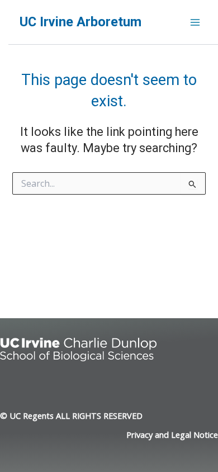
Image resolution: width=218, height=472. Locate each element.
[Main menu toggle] (195, 22)
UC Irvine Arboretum (80, 22)
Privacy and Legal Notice (172, 434)
